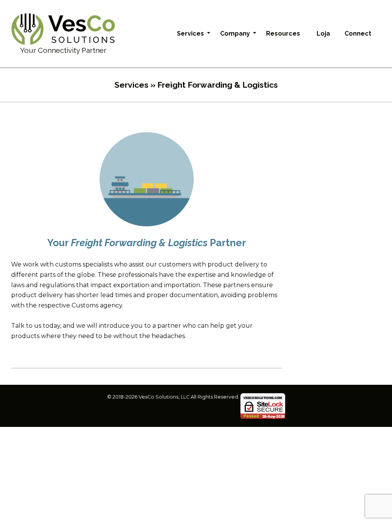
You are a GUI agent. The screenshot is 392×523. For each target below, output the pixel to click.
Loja (323, 33)
